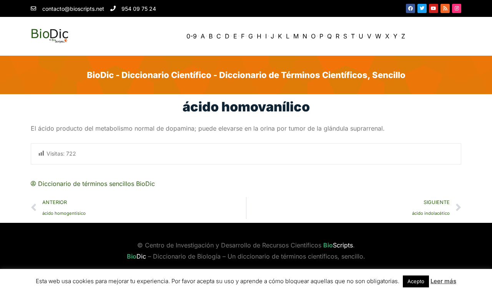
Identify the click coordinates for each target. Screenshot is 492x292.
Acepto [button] (415, 281)
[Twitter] (422, 8)
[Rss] (445, 8)
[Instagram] (456, 8)
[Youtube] (433, 8)
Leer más (443, 281)
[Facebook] (410, 8)
